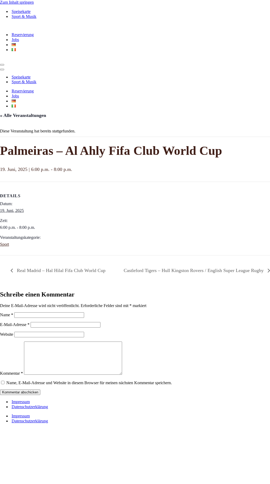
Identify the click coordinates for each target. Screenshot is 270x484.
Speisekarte (21, 11)
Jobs (15, 39)
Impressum (21, 401)
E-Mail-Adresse (15, 324)
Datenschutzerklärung (30, 406)
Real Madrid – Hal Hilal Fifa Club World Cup (60, 270)
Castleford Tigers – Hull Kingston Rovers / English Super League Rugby (194, 270)
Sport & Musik (24, 16)
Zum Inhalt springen (17, 2)
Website (6, 334)
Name (6, 315)
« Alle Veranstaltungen (23, 115)
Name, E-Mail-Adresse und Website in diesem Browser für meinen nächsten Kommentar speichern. (89, 383)
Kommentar (11, 373)
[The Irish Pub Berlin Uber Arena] (37, 25)
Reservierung (23, 34)
